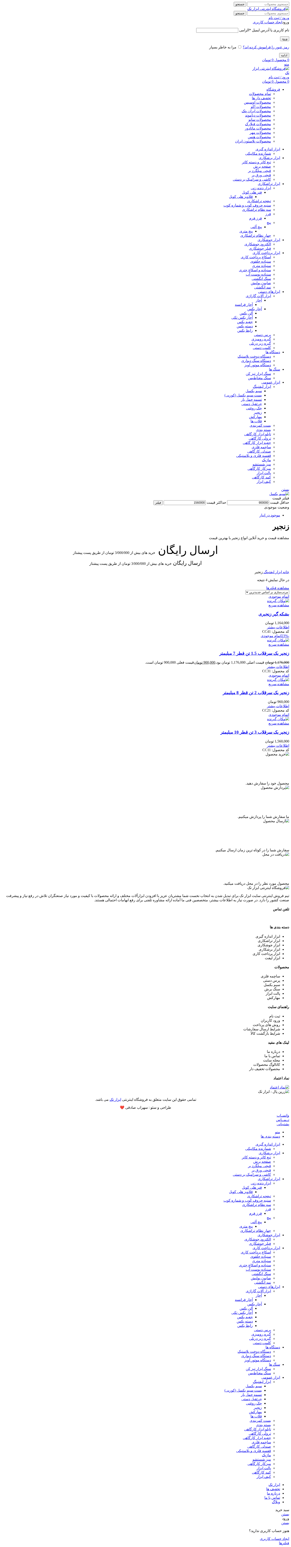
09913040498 (256, 918)
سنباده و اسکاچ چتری (255, 270)
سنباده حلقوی (260, 261)
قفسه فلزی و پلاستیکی (253, 456)
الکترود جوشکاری (257, 244)
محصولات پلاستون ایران (253, 141)
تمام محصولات (260, 94)
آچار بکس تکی (242, 317)
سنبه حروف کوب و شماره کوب (247, 205)
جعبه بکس (245, 322)
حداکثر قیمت (216, 502)
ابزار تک (115, 1099)
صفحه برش (262, 166)
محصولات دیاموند (258, 115)
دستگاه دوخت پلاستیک (254, 356)
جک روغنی (254, 408)
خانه (285, 572)
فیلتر (158, 502)
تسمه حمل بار (251, 399)
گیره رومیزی (261, 339)
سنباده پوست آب (258, 274)
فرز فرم (255, 218)
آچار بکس (254, 309)
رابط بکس (245, 330)
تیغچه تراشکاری (259, 201)
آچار (259, 300)
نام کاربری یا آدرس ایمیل (264, 30)
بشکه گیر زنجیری (273, 614)
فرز (268, 214)
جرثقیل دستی (251, 404)
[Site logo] (268, 9)
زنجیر (258, 412)
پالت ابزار (264, 473)
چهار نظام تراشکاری (255, 235)
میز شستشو (262, 464)
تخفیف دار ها (261, 98)
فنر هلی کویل (252, 192)
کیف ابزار (264, 481)
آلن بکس (246, 313)
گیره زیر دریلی (260, 343)
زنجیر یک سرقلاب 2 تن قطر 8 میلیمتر (256, 692)
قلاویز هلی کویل (241, 197)
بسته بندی (263, 430)
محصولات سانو (259, 120)
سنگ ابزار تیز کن (258, 374)
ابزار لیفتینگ (262, 387)
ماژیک (266, 460)
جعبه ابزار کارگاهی (257, 443)
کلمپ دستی (262, 348)
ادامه (284, 55)
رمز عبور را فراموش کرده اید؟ (266, 47)
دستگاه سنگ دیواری (256, 361)
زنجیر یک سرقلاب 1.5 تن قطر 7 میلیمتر (254, 653)
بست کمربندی (260, 425)
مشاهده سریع (278, 605)
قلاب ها (256, 421)
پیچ (269, 222)
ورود (284, 38)
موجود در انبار (269, 515)
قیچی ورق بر (261, 175)
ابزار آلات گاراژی (258, 296)
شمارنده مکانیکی (258, 153)
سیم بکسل (254, 391)
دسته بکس (245, 326)
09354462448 (279, 918)
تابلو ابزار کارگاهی (257, 434)
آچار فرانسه (244, 304)
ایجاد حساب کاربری (267, 22)
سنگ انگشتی (261, 279)
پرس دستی (262, 335)
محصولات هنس (259, 137)
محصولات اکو (261, 107)
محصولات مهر (260, 133)
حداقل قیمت (279, 502)
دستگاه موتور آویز (257, 365)
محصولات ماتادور (258, 128)
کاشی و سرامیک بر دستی (252, 179)
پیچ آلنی (256, 227)
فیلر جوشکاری (260, 248)
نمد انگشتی (262, 287)
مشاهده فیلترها (277, 588)
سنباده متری (261, 266)
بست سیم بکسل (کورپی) (243, 395)
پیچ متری (246, 231)
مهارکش (255, 417)
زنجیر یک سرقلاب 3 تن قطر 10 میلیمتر (255, 732)
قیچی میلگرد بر (259, 171)
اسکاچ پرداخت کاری (256, 257)
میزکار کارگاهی (259, 469)
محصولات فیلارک (258, 124)
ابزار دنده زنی (261, 188)
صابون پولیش (261, 283)
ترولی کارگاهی (260, 438)
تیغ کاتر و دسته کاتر (256, 162)
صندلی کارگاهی (259, 451)
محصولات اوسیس (257, 102)
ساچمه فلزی (261, 447)
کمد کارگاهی (261, 477)
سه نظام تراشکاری (256, 210)
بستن (285, 489)
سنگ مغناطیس (259, 378)
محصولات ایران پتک (256, 111)
